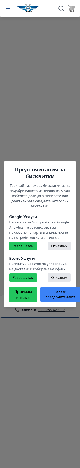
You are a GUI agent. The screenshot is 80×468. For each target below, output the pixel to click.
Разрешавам (23, 246)
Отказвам (59, 246)
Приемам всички (23, 294)
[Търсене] (61, 8)
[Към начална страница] (28, 8)
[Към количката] (71, 8)
